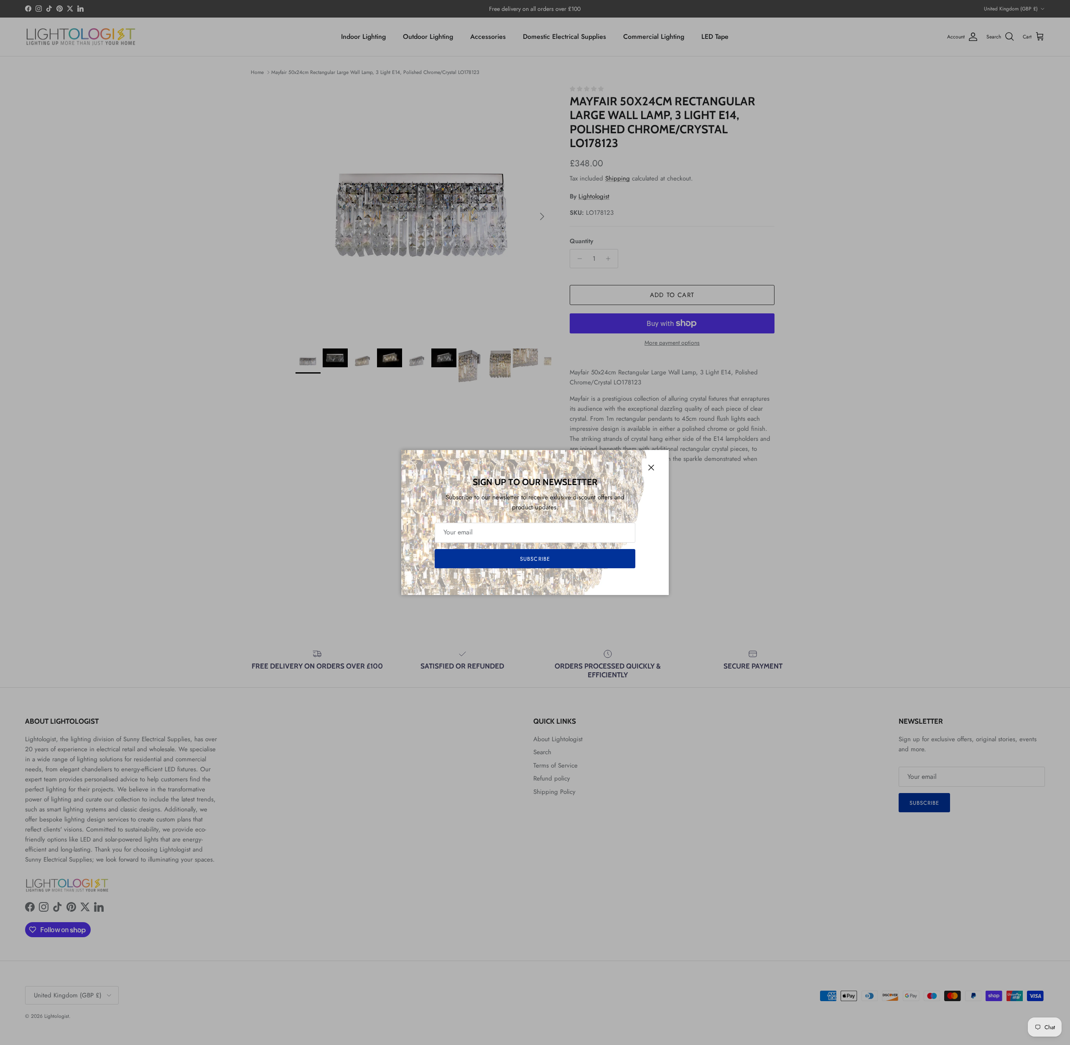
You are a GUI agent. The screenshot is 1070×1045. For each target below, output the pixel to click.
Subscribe (535, 559)
